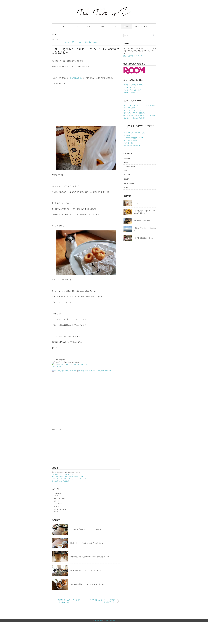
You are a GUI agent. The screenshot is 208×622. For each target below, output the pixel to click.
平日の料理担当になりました (143, 238)
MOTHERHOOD (141, 26)
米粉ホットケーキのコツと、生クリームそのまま (86, 543)
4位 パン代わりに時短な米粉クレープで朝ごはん (139, 115)
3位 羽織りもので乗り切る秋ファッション (137, 113)
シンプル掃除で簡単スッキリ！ (133, 138)
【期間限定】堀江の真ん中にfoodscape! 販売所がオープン (90, 557)
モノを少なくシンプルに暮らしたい (135, 133)
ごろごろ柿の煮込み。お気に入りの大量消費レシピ (87, 584)
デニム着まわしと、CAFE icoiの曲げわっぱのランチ (102, 601)
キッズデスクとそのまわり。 (143, 203)
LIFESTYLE (76, 26)
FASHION (90, 26)
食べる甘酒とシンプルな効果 (60, 481)
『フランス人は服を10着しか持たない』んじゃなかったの (69, 479)
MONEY (114, 26)
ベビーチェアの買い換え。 (143, 220)
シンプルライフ (131, 87)
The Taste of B (98, 620)
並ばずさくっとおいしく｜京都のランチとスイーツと (70, 601)
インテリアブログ (132, 90)
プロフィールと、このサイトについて (63, 474)
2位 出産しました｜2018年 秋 (133, 110)
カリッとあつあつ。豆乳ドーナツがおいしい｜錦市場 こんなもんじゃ (79, 42)
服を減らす (127, 135)
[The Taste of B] (104, 8)
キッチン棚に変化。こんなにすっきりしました (86, 570)
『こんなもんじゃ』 (75, 78)
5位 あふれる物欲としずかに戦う (134, 118)
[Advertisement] (86, 106)
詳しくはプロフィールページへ (133, 56)
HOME (102, 26)
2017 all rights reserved (109, 620)
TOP (63, 26)
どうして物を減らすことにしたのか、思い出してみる (67, 476)
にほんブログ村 (56, 366)
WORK (56, 512)
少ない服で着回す (129, 143)
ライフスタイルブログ (134, 85)
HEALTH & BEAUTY (61, 498)
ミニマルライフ (131, 93)
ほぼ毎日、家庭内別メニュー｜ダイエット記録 (86, 529)
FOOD (126, 26)
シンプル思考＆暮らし (131, 140)
